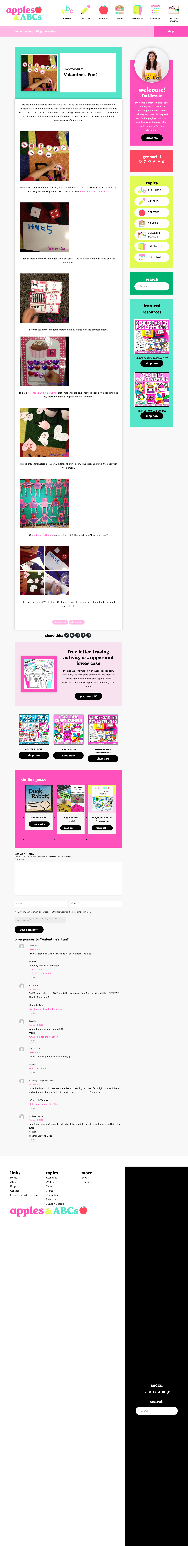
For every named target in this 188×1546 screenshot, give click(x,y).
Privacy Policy (54, 919)
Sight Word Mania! (71, 819)
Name (20, 903)
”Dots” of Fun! (36, 969)
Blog (39, 31)
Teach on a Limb (38, 1068)
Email (75, 903)
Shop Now (34, 755)
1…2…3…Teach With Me (41, 973)
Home (18, 31)
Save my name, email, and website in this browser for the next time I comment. (55, 912)
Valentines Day (77, 622)
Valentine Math (60, 622)
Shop (171, 31)
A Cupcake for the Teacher (43, 1036)
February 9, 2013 (36, 1120)
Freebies (50, 31)
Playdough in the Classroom (102, 819)
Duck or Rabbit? (39, 817)
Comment (20, 859)
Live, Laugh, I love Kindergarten (45, 1009)
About (29, 31)
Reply (33, 978)
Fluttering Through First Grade (44, 1104)
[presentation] (39, 798)
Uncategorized (74, 69)
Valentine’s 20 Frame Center (42, 392)
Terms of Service (21, 920)
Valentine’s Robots (43, 535)
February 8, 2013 (36, 949)
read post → (39, 824)
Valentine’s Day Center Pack (94, 191)
